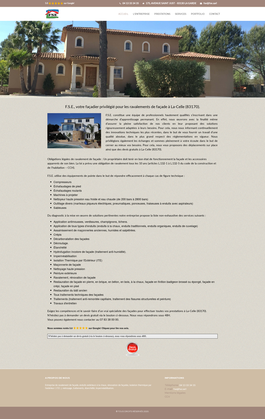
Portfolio (198, 14)
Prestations (162, 14)
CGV (167, 396)
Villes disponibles (132, 414)
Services (180, 14)
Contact (214, 14)
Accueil (123, 14)
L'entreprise (141, 14)
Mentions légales (175, 392)
